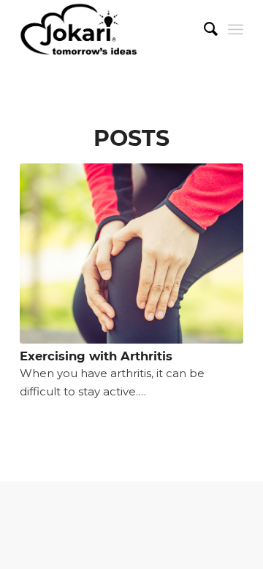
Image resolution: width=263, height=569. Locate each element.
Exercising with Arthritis (96, 356)
